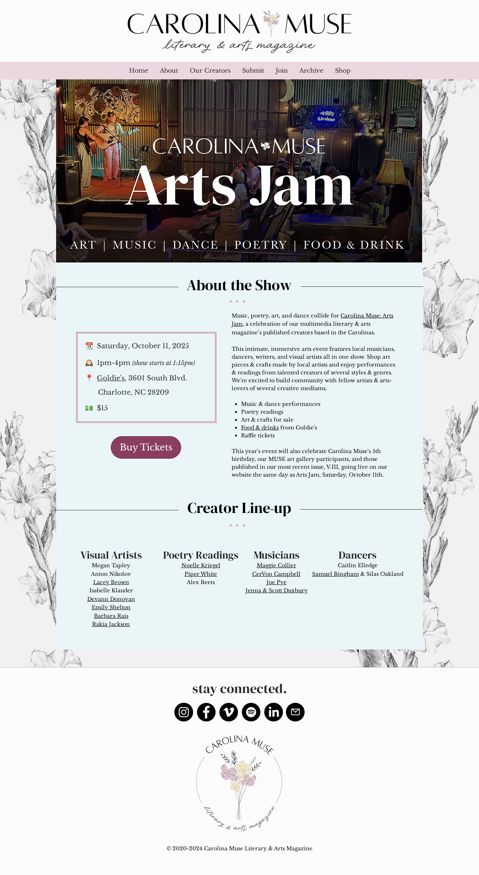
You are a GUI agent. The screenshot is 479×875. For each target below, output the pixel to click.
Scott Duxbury (288, 590)
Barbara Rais (111, 616)
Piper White (200, 574)
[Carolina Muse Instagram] (183, 712)
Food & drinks (260, 427)
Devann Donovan (111, 599)
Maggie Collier (276, 565)
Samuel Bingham (335, 574)
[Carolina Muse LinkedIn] (273, 712)
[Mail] (295, 712)
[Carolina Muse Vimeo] (228, 712)
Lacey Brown (111, 582)
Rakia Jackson (111, 624)
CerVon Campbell (276, 574)
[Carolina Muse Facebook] (206, 712)
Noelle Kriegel (200, 565)
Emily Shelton (111, 607)
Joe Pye (276, 582)
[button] (253, 70)
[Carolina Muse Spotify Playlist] (251, 712)
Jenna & (257, 590)
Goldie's (111, 378)
